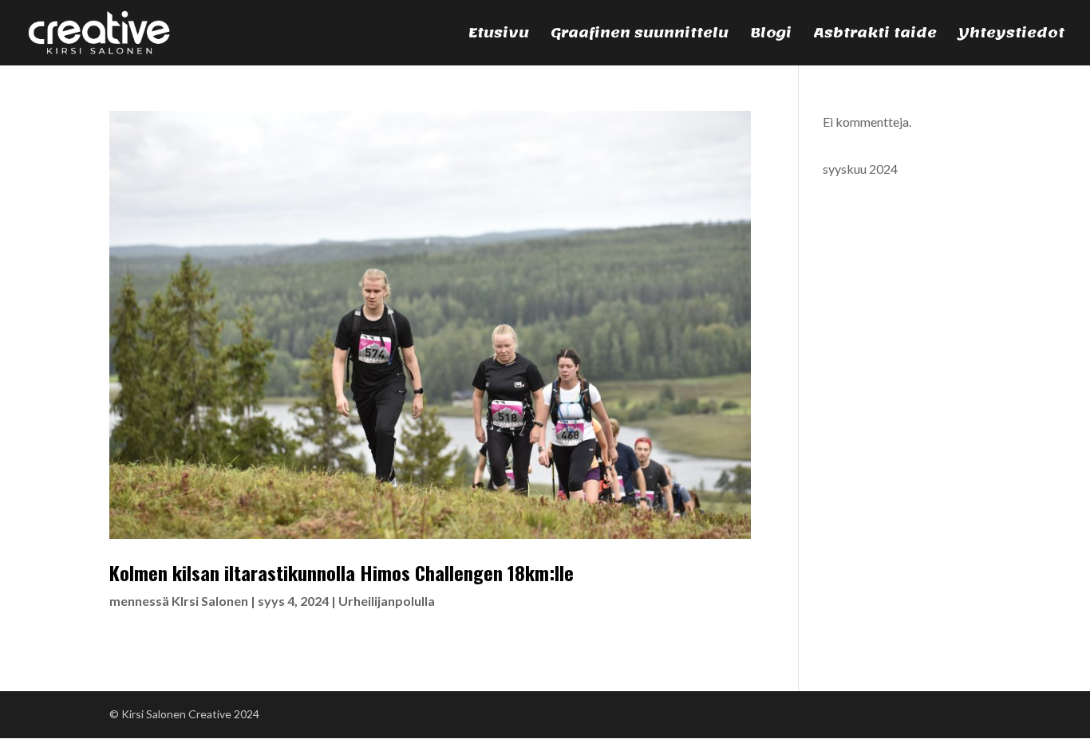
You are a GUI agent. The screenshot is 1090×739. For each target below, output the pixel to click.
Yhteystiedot (1011, 36)
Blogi (771, 36)
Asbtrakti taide (875, 36)
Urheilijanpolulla (386, 600)
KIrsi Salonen (210, 600)
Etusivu (498, 36)
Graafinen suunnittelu (640, 36)
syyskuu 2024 (860, 168)
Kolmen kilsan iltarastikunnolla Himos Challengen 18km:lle (341, 572)
